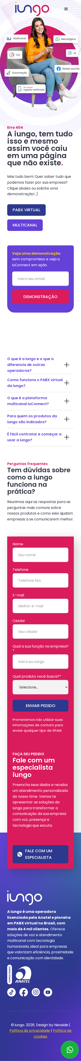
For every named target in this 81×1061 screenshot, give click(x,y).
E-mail (18, 595)
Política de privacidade (29, 1030)
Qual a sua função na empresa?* (40, 648)
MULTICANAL (25, 225)
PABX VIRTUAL (26, 210)
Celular (19, 621)
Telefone (20, 569)
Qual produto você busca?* (37, 676)
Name (18, 544)
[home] (31, 9)
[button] (66, 9)
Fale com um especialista (38, 854)
